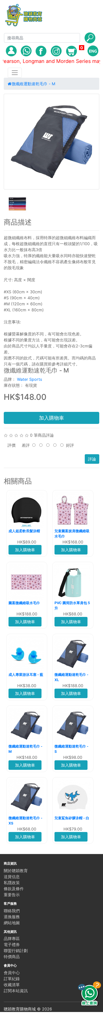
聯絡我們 (12, 910)
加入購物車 (51, 418)
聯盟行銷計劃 (16, 950)
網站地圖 (12, 922)
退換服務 (12, 916)
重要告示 (12, 894)
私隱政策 (12, 882)
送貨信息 (12, 876)
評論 (92, 458)
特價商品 (12, 956)
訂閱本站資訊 (16, 990)
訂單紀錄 (12, 978)
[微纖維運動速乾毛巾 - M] (51, 142)
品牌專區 (12, 938)
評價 (12, 445)
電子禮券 (12, 944)
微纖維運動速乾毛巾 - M (33, 83)
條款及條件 (14, 888)
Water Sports (29, 379)
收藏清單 (12, 984)
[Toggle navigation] (15, 73)
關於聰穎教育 (16, 870)
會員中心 (12, 972)
